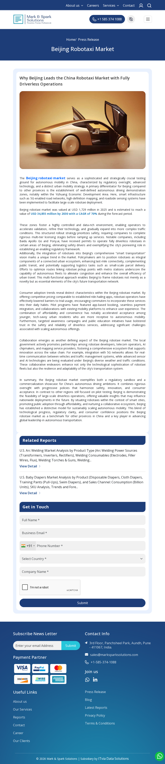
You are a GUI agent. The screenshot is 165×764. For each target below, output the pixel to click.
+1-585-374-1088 (103, 662)
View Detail (28, 466)
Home (70, 39)
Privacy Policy (95, 715)
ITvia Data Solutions (113, 759)
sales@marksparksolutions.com (114, 655)
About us (72, 5)
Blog (88, 700)
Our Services (22, 709)
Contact (129, 5)
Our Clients (21, 741)
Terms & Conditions (100, 723)
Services (109, 5)
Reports (19, 717)
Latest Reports (96, 708)
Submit (82, 603)
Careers (93, 5)
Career (18, 733)
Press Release (88, 39)
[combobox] (28, 545)
